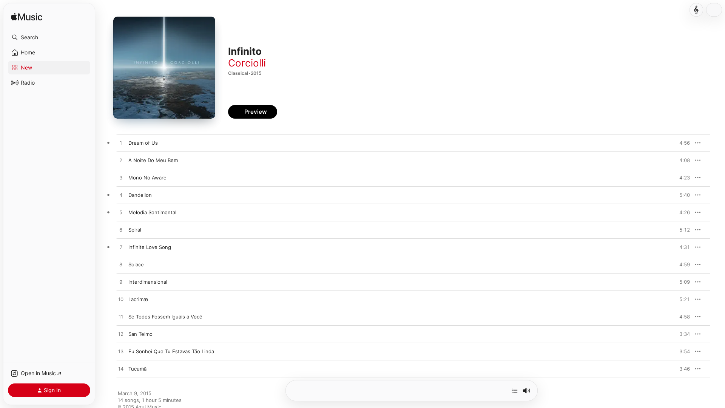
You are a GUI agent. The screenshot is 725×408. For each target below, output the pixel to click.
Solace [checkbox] (136, 264)
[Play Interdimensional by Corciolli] (120, 282)
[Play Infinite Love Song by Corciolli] (120, 247)
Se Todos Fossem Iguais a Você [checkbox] (165, 317)
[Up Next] (514, 390)
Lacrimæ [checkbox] (138, 299)
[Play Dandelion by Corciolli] (120, 195)
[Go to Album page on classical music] (696, 10)
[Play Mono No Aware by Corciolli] (120, 178)
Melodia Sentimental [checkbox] (152, 212)
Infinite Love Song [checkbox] (149, 247)
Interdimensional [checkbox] (147, 282)
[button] (49, 37)
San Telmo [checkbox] (140, 334)
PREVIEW (681, 143)
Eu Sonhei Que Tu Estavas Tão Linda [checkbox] (171, 351)
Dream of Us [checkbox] (143, 143)
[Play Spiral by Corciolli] (120, 230)
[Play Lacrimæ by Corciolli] (120, 299)
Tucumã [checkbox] (137, 369)
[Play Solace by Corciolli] (120, 264)
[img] (26, 17)
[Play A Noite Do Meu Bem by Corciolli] (120, 160)
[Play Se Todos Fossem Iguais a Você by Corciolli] (120, 317)
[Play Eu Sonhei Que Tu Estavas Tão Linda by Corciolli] (120, 351)
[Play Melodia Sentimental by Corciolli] (120, 212)
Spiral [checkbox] (134, 230)
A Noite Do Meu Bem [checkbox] (153, 160)
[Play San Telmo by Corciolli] (120, 334)
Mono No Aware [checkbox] (147, 178)
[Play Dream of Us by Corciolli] (120, 143)
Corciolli (247, 63)
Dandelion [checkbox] (140, 195)
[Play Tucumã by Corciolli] (120, 369)
